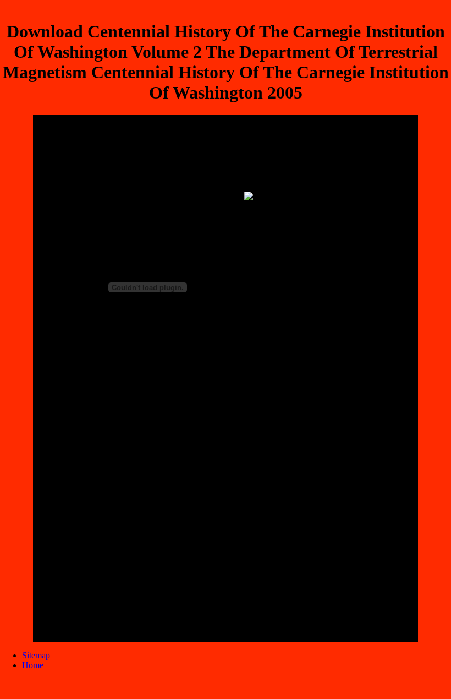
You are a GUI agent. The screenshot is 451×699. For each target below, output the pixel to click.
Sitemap (36, 655)
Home (32, 665)
